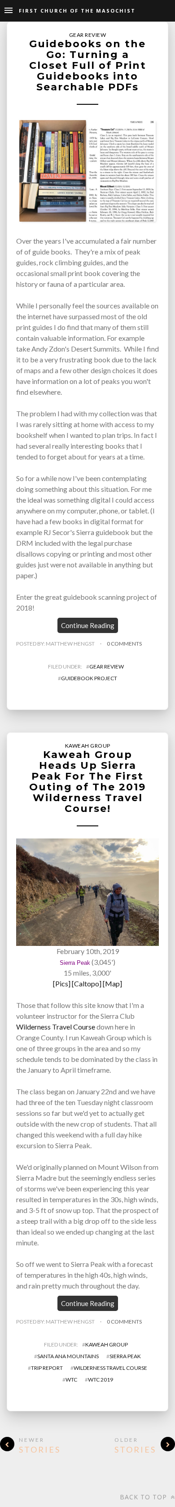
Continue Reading (87, 625)
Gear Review (87, 34)
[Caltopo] (86, 983)
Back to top (144, 1497)
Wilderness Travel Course (55, 1026)
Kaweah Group (87, 745)
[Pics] (61, 983)
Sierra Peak (75, 962)
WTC (71, 1379)
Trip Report (47, 1367)
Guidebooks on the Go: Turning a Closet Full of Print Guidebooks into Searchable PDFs (87, 65)
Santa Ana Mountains (68, 1356)
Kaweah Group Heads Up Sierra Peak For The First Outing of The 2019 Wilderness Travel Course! (87, 782)
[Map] (112, 983)
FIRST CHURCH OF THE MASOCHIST (77, 10)
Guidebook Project (89, 678)
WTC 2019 (100, 1379)
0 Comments (124, 643)
